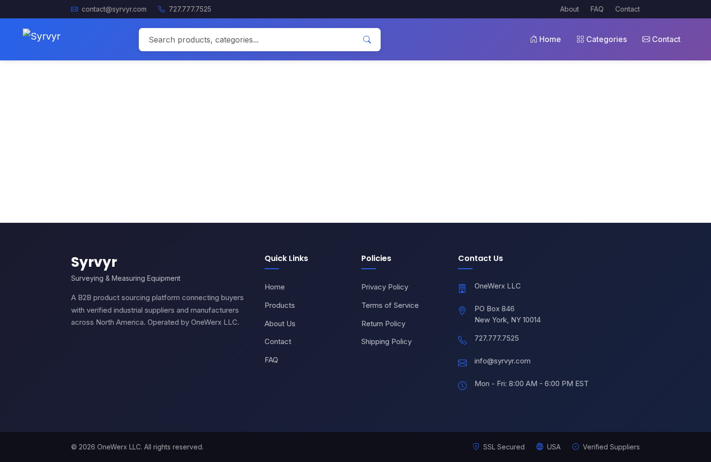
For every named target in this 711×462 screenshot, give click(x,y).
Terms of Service (390, 305)
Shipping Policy (386, 341)
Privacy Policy (384, 286)
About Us (280, 323)
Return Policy (383, 323)
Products (280, 305)
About (569, 9)
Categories (606, 39)
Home (550, 39)
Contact (627, 9)
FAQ (597, 9)
